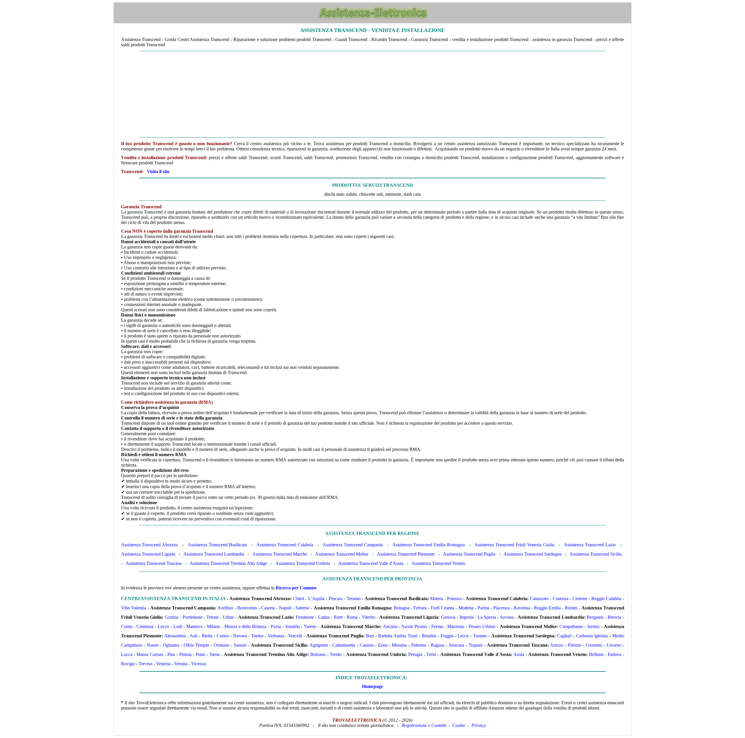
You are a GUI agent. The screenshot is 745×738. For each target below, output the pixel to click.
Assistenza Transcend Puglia (469, 554)
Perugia (415, 654)
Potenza (454, 598)
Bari (370, 635)
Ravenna (522, 607)
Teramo (354, 598)
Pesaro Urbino (482, 626)
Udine (228, 617)
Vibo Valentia (133, 607)
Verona (180, 663)
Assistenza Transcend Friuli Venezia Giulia (514, 544)
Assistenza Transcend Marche (279, 554)
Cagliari (564, 635)
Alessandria (175, 635)
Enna (383, 645)
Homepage (372, 686)
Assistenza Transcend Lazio (590, 544)
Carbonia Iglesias (592, 635)
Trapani (476, 645)
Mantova (194, 626)
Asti (193, 635)
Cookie (458, 725)
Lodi (177, 626)
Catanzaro (539, 598)
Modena (465, 607)
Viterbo (368, 617)
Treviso (145, 663)
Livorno (613, 645)
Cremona (144, 626)
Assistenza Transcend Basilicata (217, 544)
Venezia (163, 663)
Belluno (596, 654)
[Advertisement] (372, 94)
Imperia (466, 617)
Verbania (276, 635)
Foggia (447, 635)
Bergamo (595, 617)
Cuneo (223, 635)
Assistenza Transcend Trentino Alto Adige (228, 563)
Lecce (463, 635)
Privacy (478, 725)
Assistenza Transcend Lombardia (213, 554)
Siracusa (456, 645)
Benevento (247, 607)
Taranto (480, 635)
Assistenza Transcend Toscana (154, 563)
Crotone (579, 598)
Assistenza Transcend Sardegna (532, 554)
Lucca (126, 654)
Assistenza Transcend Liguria (148, 554)
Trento (336, 654)
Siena (215, 654)
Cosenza (560, 598)
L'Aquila (316, 598)
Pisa (171, 654)
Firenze (574, 645)
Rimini (571, 607)
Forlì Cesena (442, 607)
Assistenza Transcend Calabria (284, 544)
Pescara (336, 598)
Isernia (593, 626)
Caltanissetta (343, 645)
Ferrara (420, 607)
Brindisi (429, 635)
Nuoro (153, 645)
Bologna (401, 607)
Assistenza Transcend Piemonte (406, 554)
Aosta (518, 654)
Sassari (240, 645)
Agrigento (318, 645)
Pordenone (192, 617)
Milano (213, 626)
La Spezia (487, 617)
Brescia (614, 617)
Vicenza (198, 663)
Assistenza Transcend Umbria (302, 563)
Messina (399, 645)
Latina (324, 617)
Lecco (163, 626)
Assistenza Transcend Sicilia (596, 554)
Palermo (418, 645)
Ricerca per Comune (296, 587)
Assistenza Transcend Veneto (438, 563)
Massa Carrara (149, 654)
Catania (367, 645)
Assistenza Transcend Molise (341, 554)
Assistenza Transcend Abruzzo (149, 544)
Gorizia (171, 617)
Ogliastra (171, 645)
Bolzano (318, 654)
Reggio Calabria (606, 598)
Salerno (302, 607)
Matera (436, 598)
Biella (207, 635)
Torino (257, 635)
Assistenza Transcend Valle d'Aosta (370, 563)
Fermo (437, 626)
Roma (352, 617)
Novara (240, 635)
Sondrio (292, 626)
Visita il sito (158, 171)
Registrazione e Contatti (424, 725)
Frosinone (305, 617)
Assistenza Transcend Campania (353, 544)
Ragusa (437, 645)
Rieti (338, 617)
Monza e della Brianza (245, 626)
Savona (507, 617)
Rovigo (128, 663)
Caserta (268, 607)
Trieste (212, 617)
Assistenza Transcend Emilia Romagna (428, 544)
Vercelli (295, 635)
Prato (200, 654)
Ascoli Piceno (414, 626)
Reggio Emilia (547, 607)
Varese (310, 626)
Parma (483, 607)
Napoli (285, 607)
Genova (448, 617)
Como (126, 626)
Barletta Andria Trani (397, 635)
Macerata (455, 626)
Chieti (298, 598)
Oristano (221, 645)
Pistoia (185, 654)
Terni (431, 654)
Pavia (276, 626)
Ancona (390, 626)
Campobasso (571, 626)
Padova (614, 654)
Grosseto (594, 645)
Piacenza (501, 607)
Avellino (225, 607)
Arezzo (556, 645)
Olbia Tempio (196, 645)
